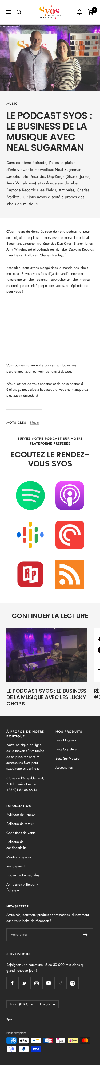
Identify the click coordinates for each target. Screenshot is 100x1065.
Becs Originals (65, 740)
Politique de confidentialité (16, 844)
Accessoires (64, 767)
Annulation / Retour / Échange (22, 887)
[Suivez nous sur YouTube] (48, 983)
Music (12, 103)
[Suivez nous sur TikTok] (60, 983)
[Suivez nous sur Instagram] (36, 983)
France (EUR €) (19, 1004)
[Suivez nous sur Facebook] (12, 983)
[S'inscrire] (85, 935)
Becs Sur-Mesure (67, 758)
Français (45, 1004)
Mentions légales (18, 857)
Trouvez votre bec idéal (23, 875)
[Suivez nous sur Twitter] (24, 983)
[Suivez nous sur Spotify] (72, 983)
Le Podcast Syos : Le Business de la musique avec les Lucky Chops (46, 697)
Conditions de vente (21, 832)
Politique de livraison (21, 814)
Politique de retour (19, 823)
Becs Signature (66, 749)
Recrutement (15, 866)
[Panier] (91, 12)
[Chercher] (19, 12)
